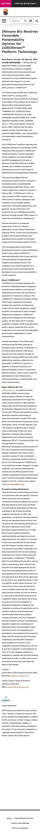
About (9, 818)
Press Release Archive (23, 818)
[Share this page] (36, 21)
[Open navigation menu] (4, 21)
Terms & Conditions (20, 828)
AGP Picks (5, 4)
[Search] (25, 20)
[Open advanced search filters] (30, 20)
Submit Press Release (20, 823)
